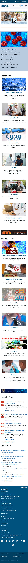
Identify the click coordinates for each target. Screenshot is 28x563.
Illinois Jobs (3, 501)
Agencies (19, 1)
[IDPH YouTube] (24, 541)
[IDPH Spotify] (13, 545)
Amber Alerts (4, 556)
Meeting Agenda (9, 410)
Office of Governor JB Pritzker (7, 498)
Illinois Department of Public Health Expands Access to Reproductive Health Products (13, 475)
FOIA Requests (4, 523)
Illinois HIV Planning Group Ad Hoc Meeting (16, 414)
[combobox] (17, 6)
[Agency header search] (22, 6)
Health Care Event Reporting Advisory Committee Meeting (14, 402)
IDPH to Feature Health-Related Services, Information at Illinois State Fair (12, 463)
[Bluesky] (13, 541)
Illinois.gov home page (6, 503)
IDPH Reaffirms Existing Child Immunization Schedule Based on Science (12, 457)
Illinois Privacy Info (17, 556)
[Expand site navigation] (26, 6)
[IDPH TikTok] (21, 541)
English (16, 5)
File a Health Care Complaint (7, 518)
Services (25, 1)
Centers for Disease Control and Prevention (10, 496)
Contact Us (3, 516)
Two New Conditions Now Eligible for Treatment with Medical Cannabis (14, 451)
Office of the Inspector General (8, 493)
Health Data (3, 525)
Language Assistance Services (8, 537)
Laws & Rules (4, 530)
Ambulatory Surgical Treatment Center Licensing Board (14, 431)
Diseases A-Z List (5, 521)
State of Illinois (15, 559)
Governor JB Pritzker (5, 559)
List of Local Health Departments (8, 510)
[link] (2, 541)
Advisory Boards (4, 491)
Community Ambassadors (6, 508)
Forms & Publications (5, 532)
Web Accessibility (5, 553)
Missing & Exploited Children (19, 553)
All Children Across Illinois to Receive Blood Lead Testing (14, 469)
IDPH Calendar (4, 528)
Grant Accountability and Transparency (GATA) (11, 535)
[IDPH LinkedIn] (17, 541)
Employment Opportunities (7, 505)
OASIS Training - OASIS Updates (13, 423)
